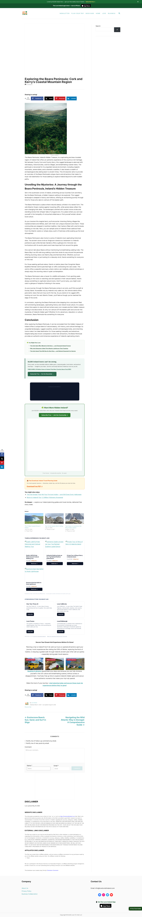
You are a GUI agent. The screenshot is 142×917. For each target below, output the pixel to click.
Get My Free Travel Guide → (71, 473)
